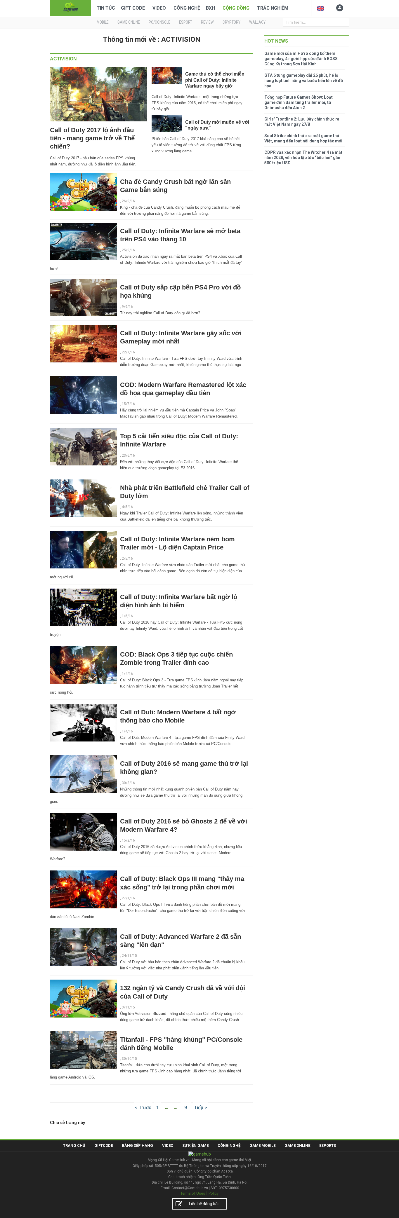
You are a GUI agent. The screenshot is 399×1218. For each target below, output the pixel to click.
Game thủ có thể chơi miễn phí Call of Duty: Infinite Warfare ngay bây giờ (214, 79)
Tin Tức (106, 8)
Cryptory (231, 22)
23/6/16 (128, 455)
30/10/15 (129, 1059)
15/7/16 (128, 404)
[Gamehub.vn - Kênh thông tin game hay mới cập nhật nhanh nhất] (70, 7)
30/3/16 (128, 783)
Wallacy (257, 22)
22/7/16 (128, 352)
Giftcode (103, 1145)
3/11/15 (128, 1007)
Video (159, 8)
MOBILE (103, 22)
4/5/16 (127, 507)
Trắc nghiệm (272, 8)
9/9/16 (127, 307)
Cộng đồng (236, 8)
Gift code (133, 8)
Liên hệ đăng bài (203, 1203)
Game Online (297, 1145)
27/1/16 (128, 898)
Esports (327, 1145)
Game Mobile (262, 1145)
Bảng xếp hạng (137, 1145)
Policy (213, 1193)
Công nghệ (187, 8)
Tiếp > (200, 1107)
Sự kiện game (195, 1145)
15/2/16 (128, 840)
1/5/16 (127, 616)
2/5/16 (127, 558)
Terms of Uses (193, 1193)
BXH (210, 8)
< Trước (143, 1107)
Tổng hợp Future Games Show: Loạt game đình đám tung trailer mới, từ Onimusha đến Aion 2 (298, 102)
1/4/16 (127, 674)
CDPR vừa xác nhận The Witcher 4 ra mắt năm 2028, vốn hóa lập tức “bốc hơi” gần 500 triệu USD (303, 157)
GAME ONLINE (128, 22)
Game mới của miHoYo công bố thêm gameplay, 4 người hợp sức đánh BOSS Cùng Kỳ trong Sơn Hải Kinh (301, 58)
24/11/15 (129, 956)
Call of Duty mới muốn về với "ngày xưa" (217, 125)
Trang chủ (74, 1145)
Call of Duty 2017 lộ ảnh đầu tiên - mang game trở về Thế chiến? (92, 138)
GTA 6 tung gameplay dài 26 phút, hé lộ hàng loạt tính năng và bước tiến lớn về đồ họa (303, 80)
